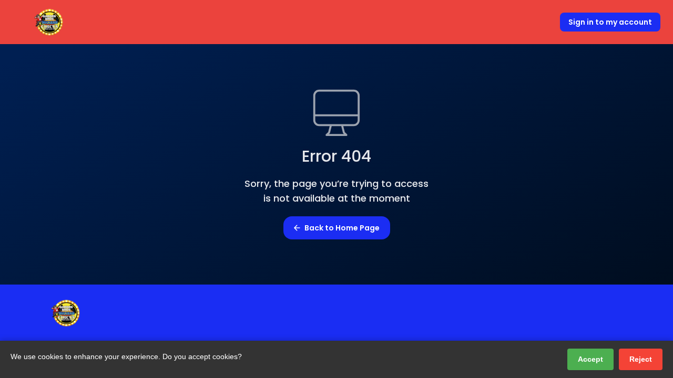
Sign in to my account (610, 22)
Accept (590, 359)
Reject (640, 359)
